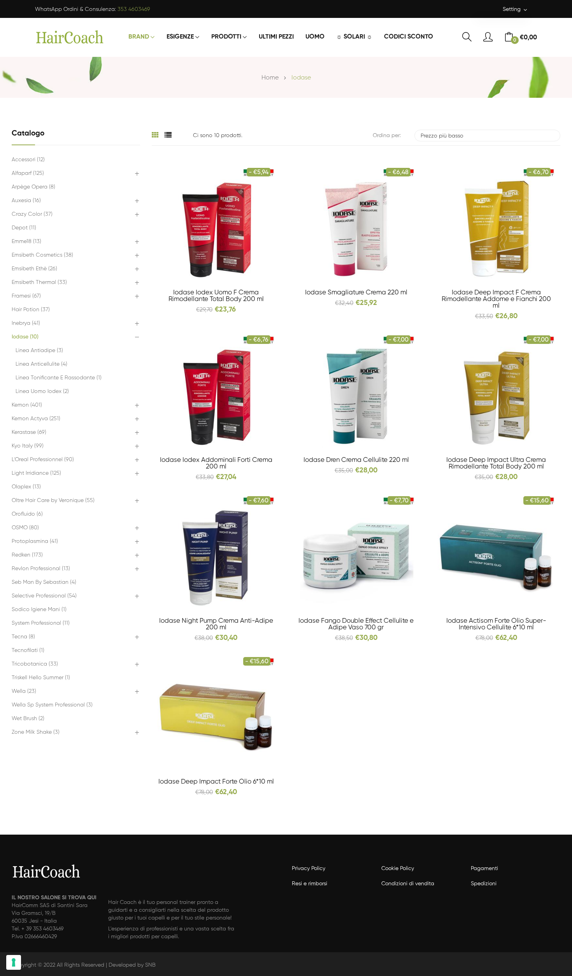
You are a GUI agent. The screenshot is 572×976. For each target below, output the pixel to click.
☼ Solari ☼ (354, 37)
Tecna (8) (23, 637)
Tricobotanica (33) (35, 664)
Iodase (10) (25, 337)
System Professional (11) (41, 623)
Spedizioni (484, 883)
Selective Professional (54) (44, 596)
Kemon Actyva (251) (36, 418)
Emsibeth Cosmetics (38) (42, 255)
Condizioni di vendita (407, 883)
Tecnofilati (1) (28, 650)
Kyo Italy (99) (28, 446)
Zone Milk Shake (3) (36, 732)
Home (270, 78)
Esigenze (180, 37)
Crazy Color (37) (32, 214)
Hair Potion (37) (31, 309)
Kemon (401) (27, 405)
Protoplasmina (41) (35, 541)
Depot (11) (24, 228)
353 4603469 (134, 9)
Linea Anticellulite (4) (41, 364)
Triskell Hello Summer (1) (41, 677)
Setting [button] (512, 9)
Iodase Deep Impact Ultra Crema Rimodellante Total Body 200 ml (496, 463)
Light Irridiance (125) (36, 473)
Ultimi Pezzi (276, 37)
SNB (150, 965)
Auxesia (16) (26, 200)
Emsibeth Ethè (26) (34, 268)
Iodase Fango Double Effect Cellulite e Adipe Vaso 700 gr (356, 624)
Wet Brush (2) (28, 718)
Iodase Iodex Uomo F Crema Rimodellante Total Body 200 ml (216, 296)
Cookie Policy (397, 868)
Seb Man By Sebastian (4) (44, 582)
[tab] (155, 135)
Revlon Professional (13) (41, 568)
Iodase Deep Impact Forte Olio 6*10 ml (216, 782)
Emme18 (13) (26, 241)
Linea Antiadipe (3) (39, 350)
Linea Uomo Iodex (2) (42, 391)
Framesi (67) (26, 296)
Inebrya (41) (26, 323)
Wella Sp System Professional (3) (52, 705)
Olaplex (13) (26, 487)
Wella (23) (24, 691)
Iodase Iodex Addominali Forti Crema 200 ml (216, 463)
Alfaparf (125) (28, 173)
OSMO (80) (25, 527)
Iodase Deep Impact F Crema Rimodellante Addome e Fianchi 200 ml (496, 299)
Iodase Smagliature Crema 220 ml (356, 292)
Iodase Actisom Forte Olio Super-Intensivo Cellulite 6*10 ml (496, 624)
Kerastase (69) (29, 432)
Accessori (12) (28, 159)
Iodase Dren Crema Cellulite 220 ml (356, 460)
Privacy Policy (308, 868)
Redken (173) (27, 555)
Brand (138, 37)
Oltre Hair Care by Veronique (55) (53, 500)
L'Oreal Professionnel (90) (43, 459)
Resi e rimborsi (309, 883)
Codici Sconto (408, 37)
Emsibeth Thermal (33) (39, 282)
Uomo (315, 37)
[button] (136, 174)
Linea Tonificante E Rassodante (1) (59, 378)
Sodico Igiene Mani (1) (39, 609)
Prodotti (226, 37)
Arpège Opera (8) (33, 187)
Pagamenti (484, 868)
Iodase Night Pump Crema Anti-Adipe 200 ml (216, 624)
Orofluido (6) (27, 514)
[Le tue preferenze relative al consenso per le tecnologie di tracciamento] (13, 962)
